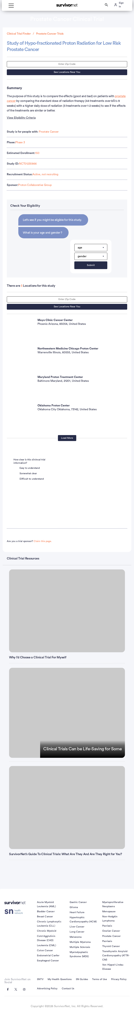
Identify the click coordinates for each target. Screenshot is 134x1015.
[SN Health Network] (14, 911)
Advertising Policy (47, 988)
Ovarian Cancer (111, 931)
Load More (67, 438)
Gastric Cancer (78, 902)
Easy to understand (30, 468)
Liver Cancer (77, 927)
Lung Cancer (77, 932)
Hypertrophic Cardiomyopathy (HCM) (83, 919)
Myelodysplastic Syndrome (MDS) (79, 954)
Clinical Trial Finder (19, 33)
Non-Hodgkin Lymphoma (109, 918)
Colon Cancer (45, 950)
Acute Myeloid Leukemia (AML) (46, 904)
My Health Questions (60, 979)
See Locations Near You (67, 72)
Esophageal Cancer (48, 960)
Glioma (74, 907)
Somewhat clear (28, 473)
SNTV (40, 979)
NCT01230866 (27, 163)
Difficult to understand (32, 479)
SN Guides (82, 979)
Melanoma (76, 937)
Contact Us (68, 988)
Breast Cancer (45, 916)
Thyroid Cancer (111, 946)
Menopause (109, 911)
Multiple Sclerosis (80, 947)
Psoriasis (107, 926)
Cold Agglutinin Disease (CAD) (46, 938)
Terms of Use (99, 979)
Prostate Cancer (49, 131)
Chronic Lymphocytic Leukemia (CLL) (49, 923)
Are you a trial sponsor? (29, 541)
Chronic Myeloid (46, 931)
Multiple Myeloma (80, 942)
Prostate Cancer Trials (50, 33)
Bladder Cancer (46, 911)
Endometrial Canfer (48, 955)
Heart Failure (77, 912)
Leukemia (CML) (46, 945)
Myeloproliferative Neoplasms (113, 904)
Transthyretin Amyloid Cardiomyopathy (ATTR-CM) (115, 955)
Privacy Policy (119, 979)
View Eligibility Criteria (21, 117)
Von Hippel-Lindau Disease (112, 967)
